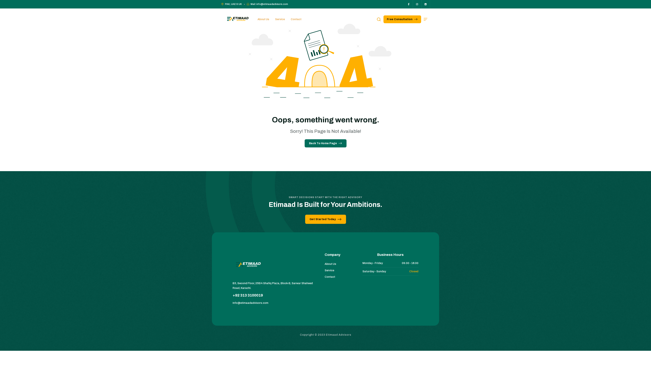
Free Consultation (400, 19)
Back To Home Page (323, 143)
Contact (296, 19)
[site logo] (237, 19)
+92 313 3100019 (248, 295)
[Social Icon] (409, 4)
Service (280, 19)
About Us (263, 19)
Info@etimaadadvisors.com (250, 302)
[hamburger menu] (425, 19)
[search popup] (379, 19)
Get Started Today (323, 219)
